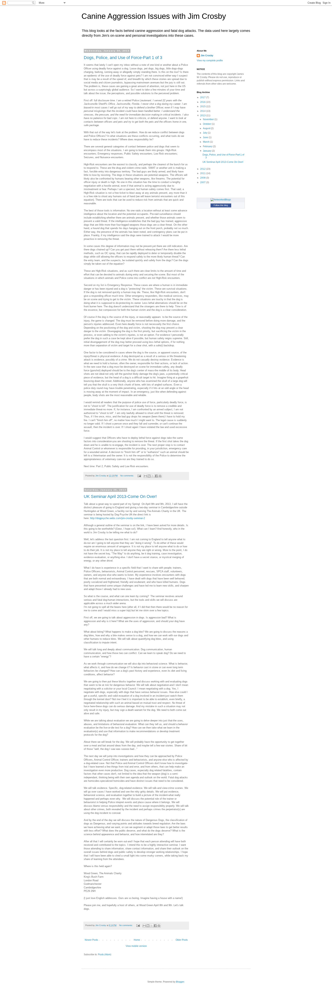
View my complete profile (210, 60)
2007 (203, 182)
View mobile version (136, 946)
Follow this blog (221, 205)
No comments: (127, 475)
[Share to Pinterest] (160, 476)
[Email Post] (139, 475)
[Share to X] (153, 476)
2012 (203, 169)
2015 (203, 106)
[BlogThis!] (149, 476)
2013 (203, 115)
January (207, 151)
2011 (203, 173)
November (208, 119)
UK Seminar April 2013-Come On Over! (120, 496)
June (206, 137)
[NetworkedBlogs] (221, 199)
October (207, 124)
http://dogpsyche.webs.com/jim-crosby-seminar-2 (117, 518)
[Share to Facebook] (156, 476)
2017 (203, 97)
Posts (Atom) (104, 954)
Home (137, 940)
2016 (203, 102)
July (205, 132)
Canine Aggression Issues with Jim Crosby (153, 16)
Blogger (180, 981)
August (207, 128)
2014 (203, 111)
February (208, 146)
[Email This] (145, 476)
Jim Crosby (207, 55)
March (206, 141)
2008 (203, 177)
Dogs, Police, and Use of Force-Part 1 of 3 (123, 57)
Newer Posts (91, 940)
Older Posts (182, 940)
